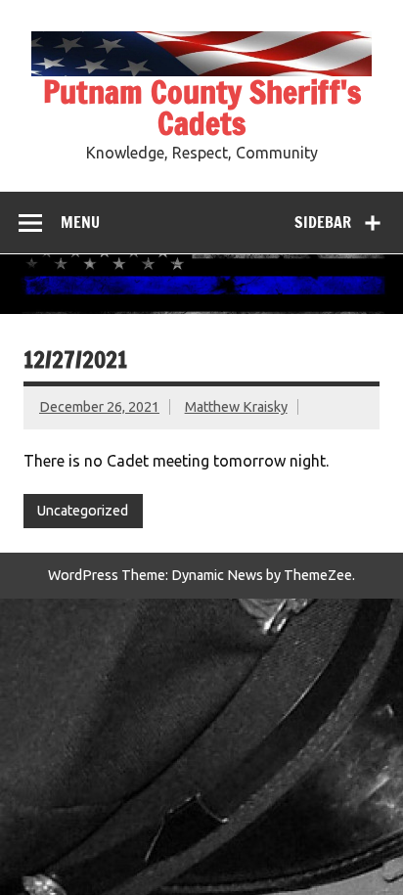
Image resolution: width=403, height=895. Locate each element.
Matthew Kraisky (236, 407)
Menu (80, 222)
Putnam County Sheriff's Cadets (202, 107)
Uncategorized (82, 510)
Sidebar (322, 222)
